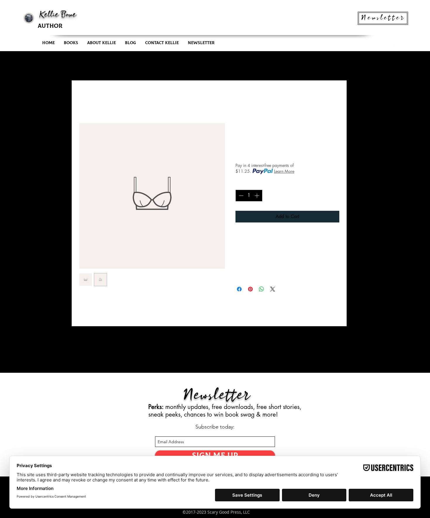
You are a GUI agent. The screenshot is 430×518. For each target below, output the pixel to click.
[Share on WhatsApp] (261, 289)
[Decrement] (240, 195)
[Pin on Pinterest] (250, 289)
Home (85, 101)
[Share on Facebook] (239, 289)
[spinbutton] (249, 195)
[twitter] (377, 48)
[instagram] (368, 48)
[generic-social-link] (395, 48)
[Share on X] (272, 289)
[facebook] (386, 48)
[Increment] (257, 195)
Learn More (284, 171)
